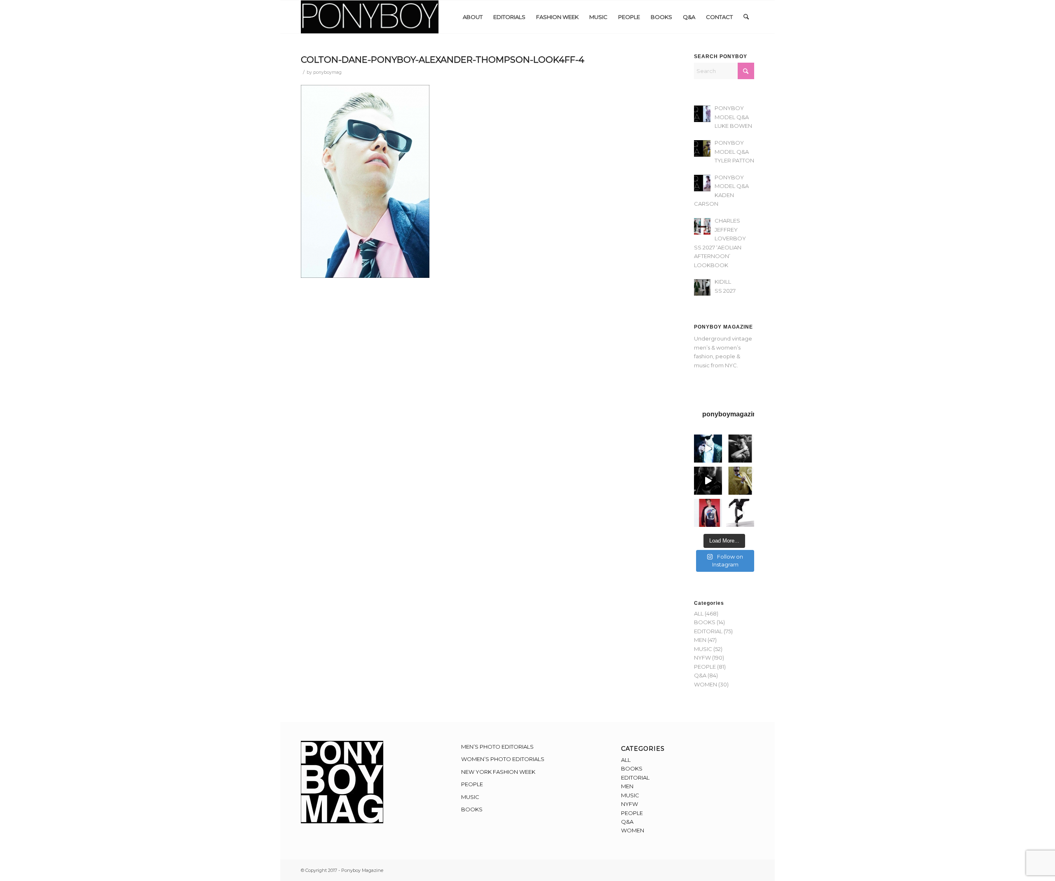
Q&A (700, 675)
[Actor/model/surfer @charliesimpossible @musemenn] (740, 513)
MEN (700, 640)
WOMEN (705, 684)
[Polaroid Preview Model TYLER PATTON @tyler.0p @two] (708, 513)
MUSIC (703, 649)
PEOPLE (705, 666)
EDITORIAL (708, 631)
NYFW (702, 657)
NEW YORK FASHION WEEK (498, 771)
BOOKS (704, 622)
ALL (698, 613)
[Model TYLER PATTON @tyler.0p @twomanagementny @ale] (708, 481)
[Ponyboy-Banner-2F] (369, 16)
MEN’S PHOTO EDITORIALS (497, 746)
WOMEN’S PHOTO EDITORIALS (502, 759)
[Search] (746, 16)
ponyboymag (327, 72)
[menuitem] (472, 16)
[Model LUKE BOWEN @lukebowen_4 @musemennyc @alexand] (708, 449)
